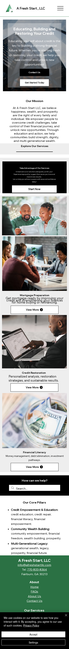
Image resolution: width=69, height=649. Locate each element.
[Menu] (60, 8)
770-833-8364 (37, 569)
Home (34, 587)
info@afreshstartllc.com (34, 565)
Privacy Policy (31, 625)
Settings (33, 642)
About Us (34, 596)
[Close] (63, 617)
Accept (33, 634)
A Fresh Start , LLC (31, 8)
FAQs (34, 591)
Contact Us (34, 601)
